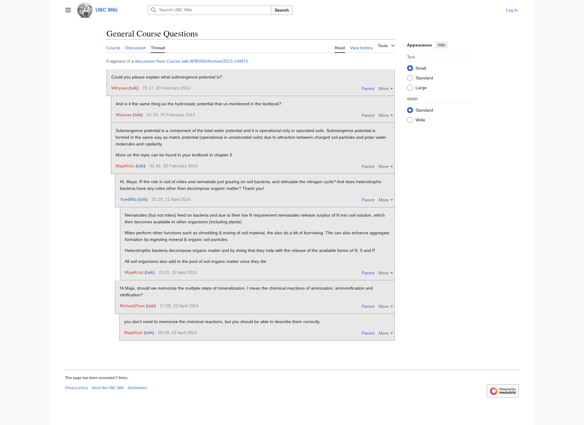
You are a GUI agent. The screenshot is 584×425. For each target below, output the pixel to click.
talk (133, 87)
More (384, 88)
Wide (420, 119)
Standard (424, 77)
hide (441, 45)
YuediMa (128, 199)
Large (421, 87)
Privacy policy (76, 388)
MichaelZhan (132, 305)
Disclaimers (137, 388)
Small (420, 67)
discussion (145, 61)
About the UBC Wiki (108, 388)
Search (282, 10)
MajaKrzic (125, 165)
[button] (68, 10)
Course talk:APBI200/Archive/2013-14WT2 (207, 61)
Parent (368, 88)
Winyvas (119, 87)
